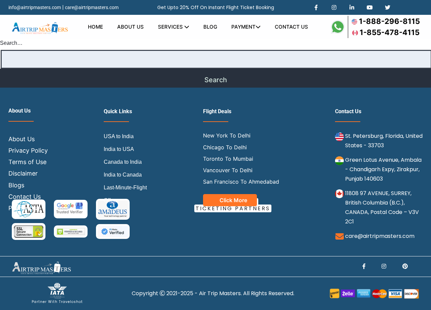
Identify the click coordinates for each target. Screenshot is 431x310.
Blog (210, 27)
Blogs (16, 185)
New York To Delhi (227, 135)
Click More (233, 200)
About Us (130, 27)
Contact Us (291, 27)
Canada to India (123, 162)
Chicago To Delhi (225, 147)
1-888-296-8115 (389, 21)
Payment (243, 27)
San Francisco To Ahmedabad (241, 181)
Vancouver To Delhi (228, 170)
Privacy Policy (28, 150)
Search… (11, 43)
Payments (22, 208)
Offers (111, 200)
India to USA (119, 149)
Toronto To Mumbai (228, 158)
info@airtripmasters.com (34, 7)
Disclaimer (23, 173)
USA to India (119, 136)
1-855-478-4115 (390, 32)
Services (171, 27)
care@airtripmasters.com (92, 7)
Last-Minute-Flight (125, 187)
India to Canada (123, 175)
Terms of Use (27, 161)
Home (95, 27)
